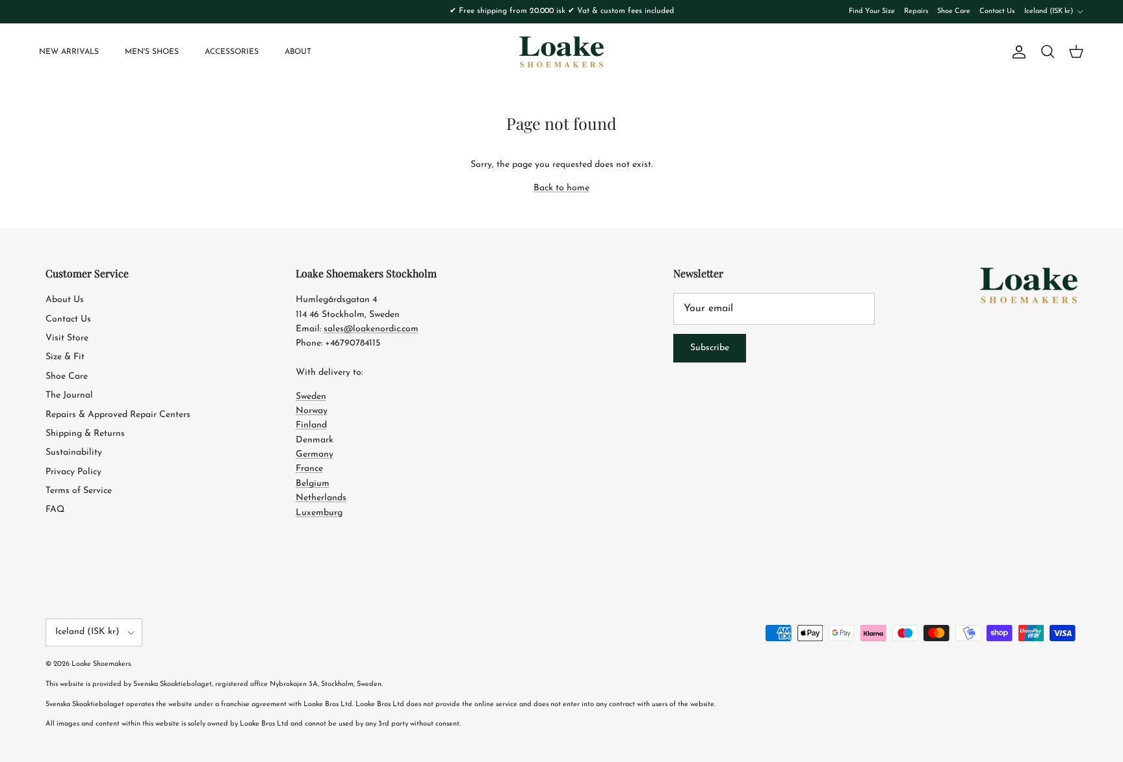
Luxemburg (319, 513)
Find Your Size (872, 11)
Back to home (561, 188)
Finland (311, 425)
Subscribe (709, 348)
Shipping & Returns (85, 433)
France (309, 469)
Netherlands (321, 498)
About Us (64, 300)
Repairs (916, 11)
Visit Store (66, 338)
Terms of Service (78, 491)
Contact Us (996, 11)
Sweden (311, 396)
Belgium (312, 484)
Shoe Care (953, 11)
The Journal (69, 395)
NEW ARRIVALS (69, 52)
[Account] (1016, 52)
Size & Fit (64, 357)
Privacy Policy (73, 472)
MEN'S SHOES (152, 52)
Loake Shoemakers (101, 664)
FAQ (54, 509)
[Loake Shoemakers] (561, 52)
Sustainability (73, 452)
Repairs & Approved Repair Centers (117, 415)
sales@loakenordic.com (371, 329)
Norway (312, 411)
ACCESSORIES (232, 52)
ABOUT (298, 52)
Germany (314, 454)
